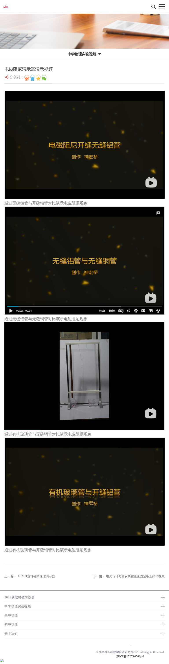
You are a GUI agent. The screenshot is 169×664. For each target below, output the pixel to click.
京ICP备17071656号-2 (130, 656)
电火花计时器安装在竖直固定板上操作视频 (135, 576)
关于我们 (11, 633)
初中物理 (11, 624)
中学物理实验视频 (17, 606)
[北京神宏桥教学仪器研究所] (5, 6)
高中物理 (11, 615)
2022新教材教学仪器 (19, 597)
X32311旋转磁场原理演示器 (36, 576)
